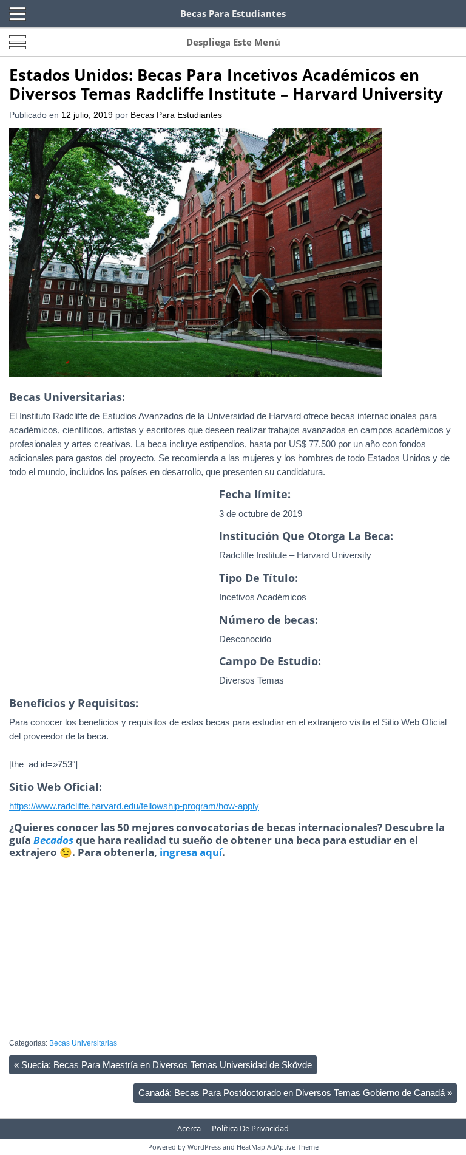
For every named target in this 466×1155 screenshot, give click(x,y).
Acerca (189, 1128)
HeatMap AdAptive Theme (278, 1146)
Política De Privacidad (250, 1128)
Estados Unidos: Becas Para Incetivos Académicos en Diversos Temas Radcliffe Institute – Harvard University (226, 84)
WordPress (204, 1146)
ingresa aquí (189, 852)
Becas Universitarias (83, 1043)
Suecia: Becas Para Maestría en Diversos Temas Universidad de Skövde (163, 1065)
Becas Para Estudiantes (176, 115)
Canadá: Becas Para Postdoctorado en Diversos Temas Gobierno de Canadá (295, 1093)
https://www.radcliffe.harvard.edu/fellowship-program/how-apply (134, 806)
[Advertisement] (111, 600)
